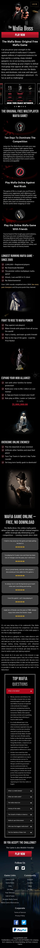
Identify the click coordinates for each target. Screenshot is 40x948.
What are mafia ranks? (14, 796)
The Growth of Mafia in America (17, 814)
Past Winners (10, 893)
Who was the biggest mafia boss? (18, 826)
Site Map (10, 889)
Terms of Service (20, 912)
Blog (30, 886)
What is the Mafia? (14, 691)
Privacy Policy (20, 916)
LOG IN (34, 4)
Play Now (20, 35)
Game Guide (10, 879)
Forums (30, 883)
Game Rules (10, 883)
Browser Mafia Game (10, 899)
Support (30, 879)
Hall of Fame (10, 896)
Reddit (30, 889)
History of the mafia (14, 808)
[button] (14, 106)
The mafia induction (14, 802)
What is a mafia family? (15, 791)
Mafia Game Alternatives (10, 903)
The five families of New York (17, 832)
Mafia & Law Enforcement (16, 820)
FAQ (10, 886)
